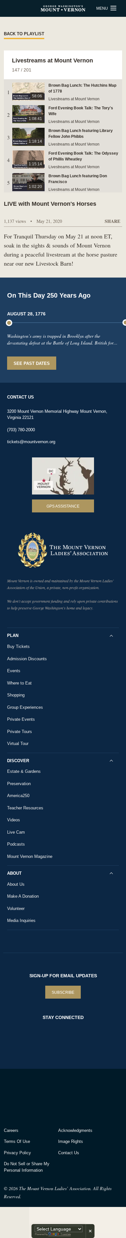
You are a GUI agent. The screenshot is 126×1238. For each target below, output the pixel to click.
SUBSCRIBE (63, 992)
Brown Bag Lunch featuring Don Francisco (77, 179)
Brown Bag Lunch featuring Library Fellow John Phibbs (80, 133)
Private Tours (19, 731)
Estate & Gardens (24, 771)
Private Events (21, 719)
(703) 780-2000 (21, 429)
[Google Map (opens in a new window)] (63, 476)
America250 (18, 795)
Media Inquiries (21, 920)
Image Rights (70, 1141)
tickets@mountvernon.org (31, 441)
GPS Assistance (63, 506)
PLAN (12, 635)
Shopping (16, 695)
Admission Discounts (27, 658)
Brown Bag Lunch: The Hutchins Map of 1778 (82, 88)
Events (13, 670)
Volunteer (16, 908)
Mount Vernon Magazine (29, 856)
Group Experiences (25, 707)
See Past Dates (32, 363)
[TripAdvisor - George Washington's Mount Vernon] (22, 1096)
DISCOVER (18, 760)
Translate (65, 1234)
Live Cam (16, 832)
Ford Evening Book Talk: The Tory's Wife (80, 111)
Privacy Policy (17, 1152)
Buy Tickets (18, 646)
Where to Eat (19, 683)
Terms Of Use (17, 1141)
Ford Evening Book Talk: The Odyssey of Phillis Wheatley (83, 156)
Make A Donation (23, 896)
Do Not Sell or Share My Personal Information (26, 1167)
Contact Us (68, 1152)
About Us (16, 884)
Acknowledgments (75, 1130)
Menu (102, 8)
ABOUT (14, 873)
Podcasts (16, 844)
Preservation (19, 783)
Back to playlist (24, 33)
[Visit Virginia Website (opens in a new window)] (61, 1096)
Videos (13, 819)
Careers (11, 1130)
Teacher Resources (25, 807)
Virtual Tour (17, 743)
